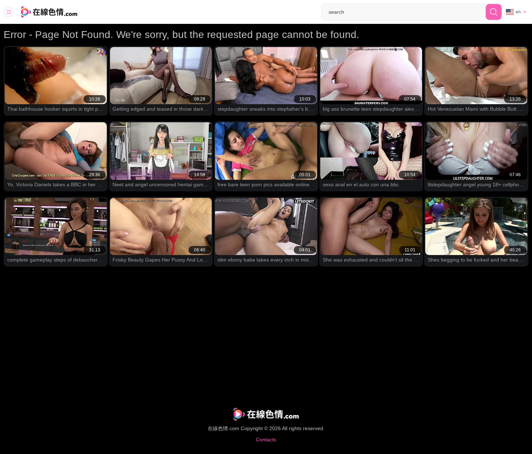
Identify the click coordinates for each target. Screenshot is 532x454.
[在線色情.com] (59, 12)
